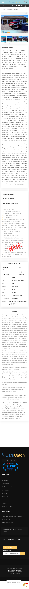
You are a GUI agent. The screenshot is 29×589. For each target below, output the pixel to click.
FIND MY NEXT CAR (10, 547)
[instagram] (22, 6)
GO (23, 553)
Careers (4, 503)
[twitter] (19, 6)
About (4, 499)
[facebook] (16, 6)
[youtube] (25, 6)
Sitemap (18, 573)
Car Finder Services (7, 506)
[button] (26, 13)
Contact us (5, 496)
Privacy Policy (5, 480)
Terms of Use (5, 483)
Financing (4, 493)
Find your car (5, 490)
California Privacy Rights (8, 486)
